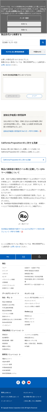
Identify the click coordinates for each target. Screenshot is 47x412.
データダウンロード (9, 293)
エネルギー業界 (7, 364)
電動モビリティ (7, 359)
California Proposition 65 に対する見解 (17, 160)
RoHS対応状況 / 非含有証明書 (34, 276)
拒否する (24, 24)
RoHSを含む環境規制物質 (15, 52)
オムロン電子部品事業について (34, 297)
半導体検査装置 (7, 367)
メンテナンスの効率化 (31, 335)
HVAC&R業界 (6, 370)
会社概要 (27, 324)
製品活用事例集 (7, 310)
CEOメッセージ (29, 319)
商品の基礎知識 (7, 302)
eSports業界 (6, 361)
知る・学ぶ (6, 297)
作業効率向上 (6, 349)
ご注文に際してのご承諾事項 (32, 401)
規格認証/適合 (29, 273)
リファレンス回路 (7, 313)
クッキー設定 (24, 18)
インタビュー (6, 325)
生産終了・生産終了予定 (32, 268)
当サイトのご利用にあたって (10, 397)
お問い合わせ (6, 65)
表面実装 (5, 343)
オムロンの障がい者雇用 (32, 306)
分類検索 (5, 282)
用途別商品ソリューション (11, 330)
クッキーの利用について (14, 11)
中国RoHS (37, 52)
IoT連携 (27, 346)
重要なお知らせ (6, 392)
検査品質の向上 (29, 337)
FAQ (8, 257)
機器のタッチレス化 (31, 340)
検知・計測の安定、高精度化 (33, 343)
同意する (24, 30)
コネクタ (5, 273)
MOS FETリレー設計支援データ (34, 284)
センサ (4, 276)
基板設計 (5, 334)
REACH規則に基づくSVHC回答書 (34, 280)
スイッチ (5, 271)
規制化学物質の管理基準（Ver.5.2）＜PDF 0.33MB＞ (21, 131)
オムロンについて (30, 300)
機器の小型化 (6, 346)
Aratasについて (29, 322)
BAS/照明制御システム (9, 373)
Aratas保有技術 (7, 322)
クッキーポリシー (6, 401)
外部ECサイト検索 (8, 288)
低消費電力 (5, 337)
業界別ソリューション (10, 354)
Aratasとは (28, 316)
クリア (34, 96)
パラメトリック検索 (8, 279)
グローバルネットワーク (32, 303)
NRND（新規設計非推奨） (32, 271)
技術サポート (6, 316)
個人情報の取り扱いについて (32, 397)
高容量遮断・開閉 (7, 340)
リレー (4, 268)
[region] (23, 16)
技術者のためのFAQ (8, 305)
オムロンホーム (28, 392)
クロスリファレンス (8, 285)
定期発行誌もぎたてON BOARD (12, 319)
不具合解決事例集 (7, 308)
